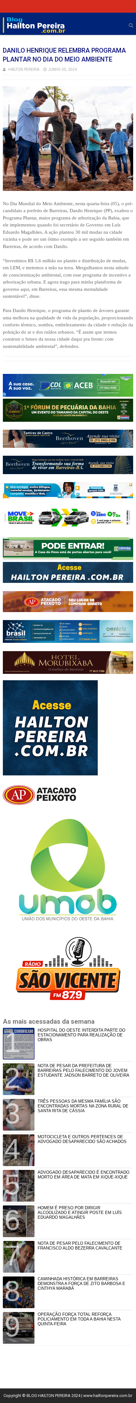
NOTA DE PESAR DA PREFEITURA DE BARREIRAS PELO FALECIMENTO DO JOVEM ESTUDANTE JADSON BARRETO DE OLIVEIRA (83, 1070)
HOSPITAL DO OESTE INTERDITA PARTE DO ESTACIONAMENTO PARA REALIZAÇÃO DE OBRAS (81, 1035)
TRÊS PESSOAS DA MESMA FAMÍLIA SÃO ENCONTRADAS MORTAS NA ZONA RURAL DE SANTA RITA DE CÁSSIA (83, 1106)
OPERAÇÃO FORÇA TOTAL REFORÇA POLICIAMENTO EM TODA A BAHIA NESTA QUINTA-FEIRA (79, 1319)
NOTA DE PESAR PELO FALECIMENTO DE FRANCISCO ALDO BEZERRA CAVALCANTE (80, 1245)
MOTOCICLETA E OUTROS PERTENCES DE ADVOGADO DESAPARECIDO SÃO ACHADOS (82, 1139)
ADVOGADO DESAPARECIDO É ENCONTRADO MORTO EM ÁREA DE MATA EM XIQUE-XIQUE (83, 1174)
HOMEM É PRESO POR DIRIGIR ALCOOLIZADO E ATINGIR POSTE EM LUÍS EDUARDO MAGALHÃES (80, 1212)
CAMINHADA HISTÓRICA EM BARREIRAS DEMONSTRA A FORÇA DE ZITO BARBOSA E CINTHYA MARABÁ (81, 1283)
